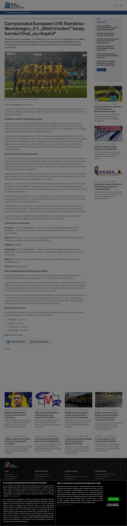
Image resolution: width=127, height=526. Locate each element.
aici (50, 511)
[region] (63, 503)
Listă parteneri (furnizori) (65, 505)
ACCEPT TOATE (113, 499)
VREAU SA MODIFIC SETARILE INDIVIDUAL (113, 504)
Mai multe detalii (14, 496)
